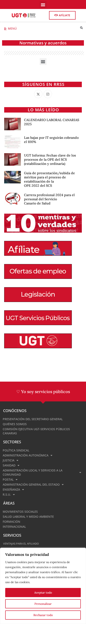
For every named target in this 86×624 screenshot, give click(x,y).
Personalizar (43, 604)
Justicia (8, 460)
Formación (11, 522)
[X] (38, 94)
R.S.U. (7, 494)
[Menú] (5, 29)
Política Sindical (16, 450)
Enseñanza (11, 489)
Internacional (14, 527)
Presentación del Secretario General (33, 419)
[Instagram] (48, 94)
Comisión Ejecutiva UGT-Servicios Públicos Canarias (36, 431)
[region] (43, 586)
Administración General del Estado (31, 484)
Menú (12, 28)
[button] (43, 4)
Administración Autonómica (25, 455)
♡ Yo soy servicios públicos (43, 391)
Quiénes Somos (15, 424)
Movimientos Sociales (20, 512)
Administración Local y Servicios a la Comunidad (32, 472)
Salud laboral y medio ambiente (28, 517)
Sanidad (9, 465)
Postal (8, 479)
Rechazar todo (43, 615)
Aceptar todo (43, 592)
